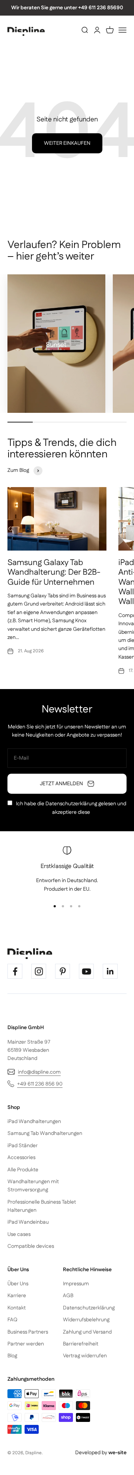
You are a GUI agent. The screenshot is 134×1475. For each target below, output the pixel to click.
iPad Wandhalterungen (34, 1121)
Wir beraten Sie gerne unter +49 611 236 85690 (67, 8)
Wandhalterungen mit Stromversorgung (33, 1186)
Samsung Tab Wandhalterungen (44, 1133)
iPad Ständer (22, 1145)
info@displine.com (39, 1072)
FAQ (12, 1320)
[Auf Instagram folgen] (38, 971)
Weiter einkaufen (67, 143)
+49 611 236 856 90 (40, 1084)
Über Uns (17, 1284)
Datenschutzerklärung (71, 803)
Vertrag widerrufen (85, 1356)
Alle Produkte (22, 1170)
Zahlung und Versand (87, 1332)
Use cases (19, 1234)
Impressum (76, 1284)
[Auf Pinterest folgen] (62, 971)
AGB (68, 1295)
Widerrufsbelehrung (86, 1320)
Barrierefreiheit (80, 1344)
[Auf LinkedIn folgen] (110, 971)
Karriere (16, 1295)
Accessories (21, 1157)
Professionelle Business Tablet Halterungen (41, 1206)
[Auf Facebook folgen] (14, 971)
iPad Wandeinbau (28, 1222)
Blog (12, 1356)
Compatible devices (30, 1246)
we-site (117, 1452)
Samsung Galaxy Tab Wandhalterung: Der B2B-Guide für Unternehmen (53, 572)
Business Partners (27, 1332)
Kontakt (16, 1308)
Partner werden (25, 1344)
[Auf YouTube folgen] (86, 971)
